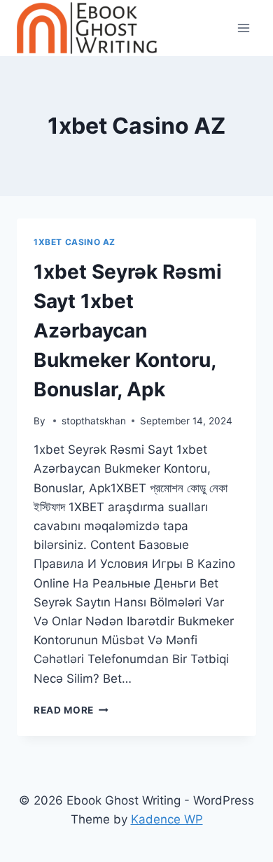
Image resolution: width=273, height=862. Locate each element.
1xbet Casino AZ (74, 242)
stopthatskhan (94, 420)
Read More (71, 710)
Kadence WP (167, 819)
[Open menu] (243, 28)
